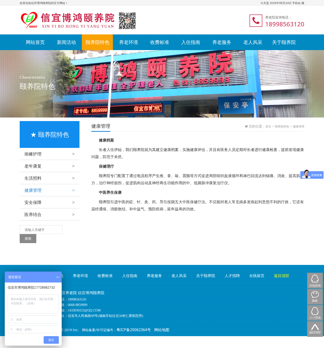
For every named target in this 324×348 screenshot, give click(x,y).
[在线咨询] (315, 280)
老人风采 (252, 42)
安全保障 (49, 202)
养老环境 (128, 42)
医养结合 (49, 214)
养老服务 (221, 42)
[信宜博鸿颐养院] (62, 20)
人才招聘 (232, 275)
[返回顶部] (315, 329)
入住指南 (190, 42)
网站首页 (35, 42)
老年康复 (49, 166)
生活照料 (49, 178)
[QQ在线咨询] (315, 313)
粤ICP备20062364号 (133, 329)
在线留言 (256, 275)
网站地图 (161, 329)
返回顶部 (281, 275)
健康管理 (49, 190)
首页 (268, 126)
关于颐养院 (284, 42)
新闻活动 (66, 42)
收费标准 (159, 42)
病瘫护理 (49, 154)
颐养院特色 (97, 42)
